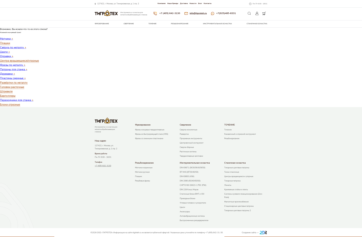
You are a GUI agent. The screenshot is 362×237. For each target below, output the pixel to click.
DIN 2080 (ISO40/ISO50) (190, 181)
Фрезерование (102, 23)
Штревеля (6, 91)
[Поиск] (249, 13)
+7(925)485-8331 (226, 13)
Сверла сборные (187, 147)
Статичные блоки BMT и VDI (192, 194)
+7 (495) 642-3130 (169, 13)
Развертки (184, 134)
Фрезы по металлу (12, 65)
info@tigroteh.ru (198, 13)
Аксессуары (185, 211)
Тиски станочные (231, 172)
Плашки (5, 43)
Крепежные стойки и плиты (236, 189)
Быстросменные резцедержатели (194, 220)
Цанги (5, 52)
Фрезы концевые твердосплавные (149, 129)
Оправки (6, 56)
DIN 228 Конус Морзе (189, 189)
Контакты (208, 3)
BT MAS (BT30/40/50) (189, 172)
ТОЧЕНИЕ (152, 23)
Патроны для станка (13, 69)
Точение (228, 129)
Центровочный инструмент (191, 143)
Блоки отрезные (10, 104)
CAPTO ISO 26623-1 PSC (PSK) (193, 185)
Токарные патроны (232, 181)
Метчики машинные (143, 167)
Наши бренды (172, 3)
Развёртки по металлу (14, 82)
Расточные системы (188, 151)
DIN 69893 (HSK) (187, 176)
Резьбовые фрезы (142, 181)
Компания (162, 3)
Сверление (129, 23)
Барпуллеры (7, 96)
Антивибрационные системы (192, 216)
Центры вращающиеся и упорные (238, 176)
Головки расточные (12, 87)
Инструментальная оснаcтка (217, 23)
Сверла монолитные (188, 129)
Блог (200, 3)
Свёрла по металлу (13, 47)
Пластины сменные (13, 78)
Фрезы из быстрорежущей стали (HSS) (151, 134)
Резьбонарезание (179, 23)
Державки (7, 74)
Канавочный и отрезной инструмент (240, 134)
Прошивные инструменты (191, 138)
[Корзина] (264, 13)
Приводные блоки (187, 198)
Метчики (6, 39)
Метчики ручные (142, 172)
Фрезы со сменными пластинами (149, 138)
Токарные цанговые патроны (236, 167)
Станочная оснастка (257, 23)
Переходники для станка (16, 100)
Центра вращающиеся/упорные (19, 61)
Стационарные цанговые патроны (239, 206)
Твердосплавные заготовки (191, 156)
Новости (192, 3)
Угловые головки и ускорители (193, 203)
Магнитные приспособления (236, 201)
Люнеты (227, 185)
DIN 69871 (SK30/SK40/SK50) (192, 167)
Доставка (184, 3)
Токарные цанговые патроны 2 (237, 210)
